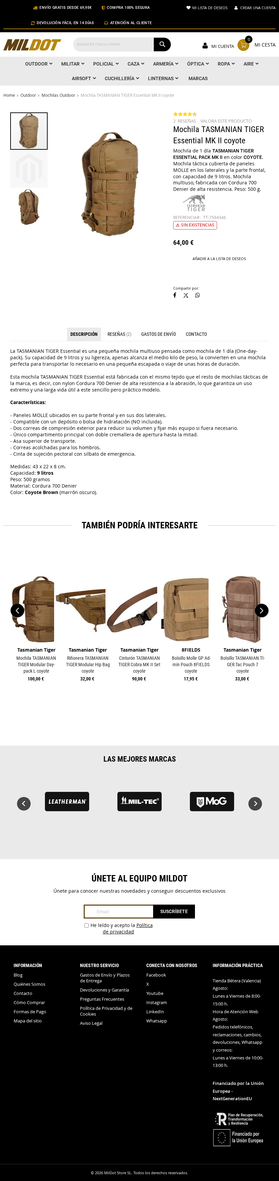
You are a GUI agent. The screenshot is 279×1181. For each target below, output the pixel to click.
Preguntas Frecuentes (102, 999)
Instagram (156, 1002)
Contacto (196, 334)
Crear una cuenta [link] (258, 7)
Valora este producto (226, 121)
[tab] (84, 334)
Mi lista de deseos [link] (210, 7)
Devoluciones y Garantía (104, 990)
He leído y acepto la (122, 928)
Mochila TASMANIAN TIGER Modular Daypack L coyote (36, 664)
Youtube (154, 993)
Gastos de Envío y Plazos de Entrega (105, 978)
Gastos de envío (158, 334)
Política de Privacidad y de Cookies (106, 1011)
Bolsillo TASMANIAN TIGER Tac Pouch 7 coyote (242, 664)
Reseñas (119, 334)
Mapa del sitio (28, 1021)
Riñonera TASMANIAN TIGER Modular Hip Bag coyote (88, 664)
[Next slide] (255, 804)
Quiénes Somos (29, 984)
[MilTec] (139, 804)
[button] (29, 169)
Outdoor (28, 95)
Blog (18, 975)
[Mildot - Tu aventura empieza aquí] (32, 45)
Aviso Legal (91, 1023)
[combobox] (122, 44)
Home (9, 95)
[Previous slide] (24, 804)
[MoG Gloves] (212, 804)
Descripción (84, 334)
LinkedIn (155, 1012)
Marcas (198, 78)
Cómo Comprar (29, 1002)
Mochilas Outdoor (58, 95)
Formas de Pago (30, 1012)
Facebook (156, 975)
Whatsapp (156, 1021)
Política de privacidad (128, 928)
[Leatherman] (67, 804)
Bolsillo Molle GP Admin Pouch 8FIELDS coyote (191, 664)
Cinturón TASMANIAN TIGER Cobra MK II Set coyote (139, 664)
